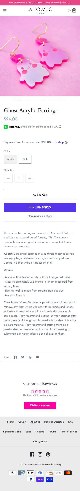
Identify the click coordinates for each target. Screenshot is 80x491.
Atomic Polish (34, 464)
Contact (22, 422)
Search (10, 422)
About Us (35, 422)
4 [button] (40, 101)
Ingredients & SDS (12, 431)
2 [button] (25, 101)
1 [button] (18, 101)
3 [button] (32, 101)
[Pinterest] (48, 454)
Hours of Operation (54, 422)
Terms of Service (69, 431)
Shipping (39, 431)
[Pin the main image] (30, 357)
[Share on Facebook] (15, 357)
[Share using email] (37, 357)
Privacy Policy (40, 441)
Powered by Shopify (51, 464)
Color (7, 151)
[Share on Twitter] (22, 357)
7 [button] (62, 101)
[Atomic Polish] (40, 10)
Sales (28, 431)
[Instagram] (40, 454)
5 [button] (47, 101)
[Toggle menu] (4, 10)
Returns (52, 431)
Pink (25, 159)
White (10, 159)
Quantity (9, 170)
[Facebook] (32, 454)
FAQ (70, 422)
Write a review (40, 405)
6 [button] (55, 101)
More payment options (40, 216)
